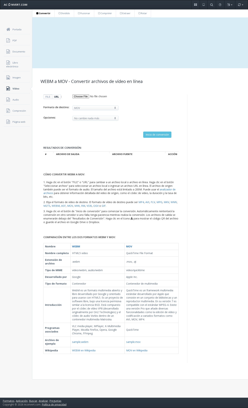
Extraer (126, 13)
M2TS (46, 205)
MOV (70, 205)
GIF (104, 205)
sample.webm (80, 342)
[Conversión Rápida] (240, 4)
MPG (159, 202)
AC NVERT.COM (15, 4)
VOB (89, 205)
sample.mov (133, 342)
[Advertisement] (140, 42)
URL (56, 96)
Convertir (44, 13)
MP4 (141, 202)
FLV (153, 202)
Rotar (143, 13)
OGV (96, 205)
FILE (47, 96)
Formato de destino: (56, 107)
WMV (174, 202)
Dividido (65, 13)
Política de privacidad (54, 404)
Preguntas (55, 401)
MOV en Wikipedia (136, 350)
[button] (195, 4)
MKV (166, 202)
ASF (63, 205)
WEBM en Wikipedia (83, 350)
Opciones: (49, 117)
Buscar (33, 401)
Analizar (43, 401)
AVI (147, 202)
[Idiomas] (229, 4)
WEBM (56, 205)
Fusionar (85, 13)
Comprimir (106, 13)
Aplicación (22, 401)
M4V (77, 205)
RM (83, 205)
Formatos (8, 401)
